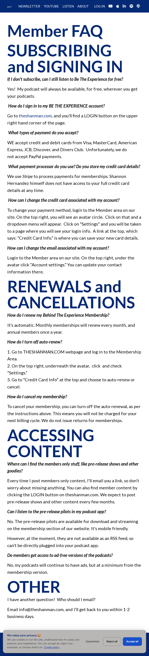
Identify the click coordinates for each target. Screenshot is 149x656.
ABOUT (83, 6)
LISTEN (68, 6)
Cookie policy (52, 647)
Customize (92, 641)
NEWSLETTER (29, 6)
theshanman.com (35, 115)
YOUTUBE (51, 6)
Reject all (112, 641)
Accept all (132, 641)
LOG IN (99, 6)
